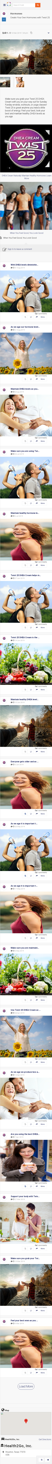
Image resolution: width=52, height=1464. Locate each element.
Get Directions (45, 1439)
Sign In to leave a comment (20, 249)
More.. (43, 317)
